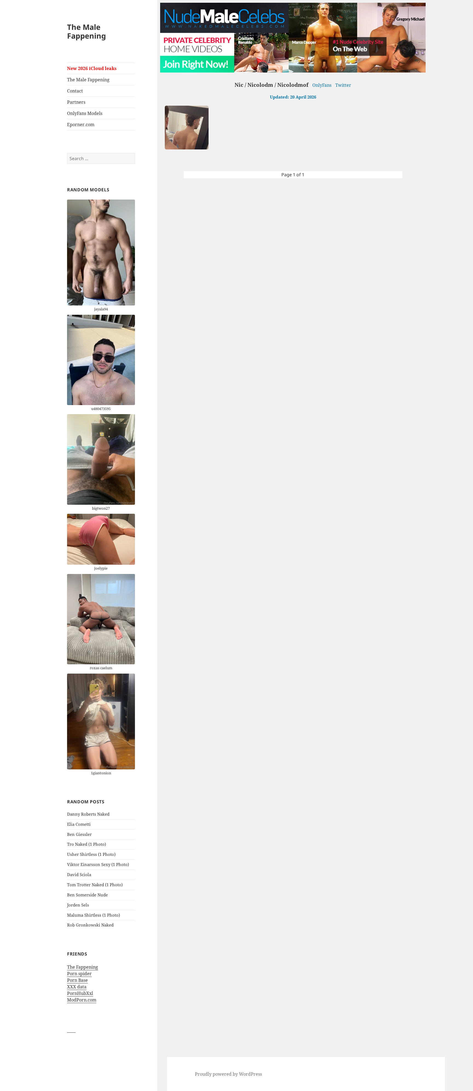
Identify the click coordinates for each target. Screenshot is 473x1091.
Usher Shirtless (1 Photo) (91, 854)
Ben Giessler (79, 834)
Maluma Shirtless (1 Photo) (93, 915)
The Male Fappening (86, 31)
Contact (75, 91)
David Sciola (79, 874)
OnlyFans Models (84, 113)
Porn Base (77, 980)
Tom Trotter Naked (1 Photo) (95, 884)
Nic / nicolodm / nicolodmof (271, 84)
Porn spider (79, 974)
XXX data (76, 987)
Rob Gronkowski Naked (90, 925)
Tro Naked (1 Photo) (86, 844)
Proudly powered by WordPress (228, 1074)
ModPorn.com (81, 1000)
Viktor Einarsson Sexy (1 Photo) (98, 864)
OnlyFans (321, 85)
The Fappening (82, 967)
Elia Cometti (79, 824)
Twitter (343, 85)
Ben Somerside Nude (87, 894)
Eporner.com (80, 125)
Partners (76, 102)
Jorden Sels (78, 905)
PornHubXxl (80, 993)
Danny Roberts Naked (88, 814)
